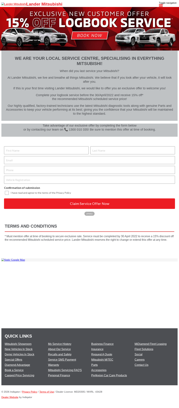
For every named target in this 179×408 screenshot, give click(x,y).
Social (138, 354)
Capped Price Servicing (19, 375)
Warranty (53, 364)
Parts (94, 364)
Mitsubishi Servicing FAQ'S (65, 370)
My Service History (59, 343)
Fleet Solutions (144, 349)
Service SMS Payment (62, 359)
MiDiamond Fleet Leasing (151, 343)
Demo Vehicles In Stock (19, 354)
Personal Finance (59, 375)
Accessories (98, 370)
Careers (140, 359)
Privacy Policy (29, 391)
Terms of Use (46, 391)
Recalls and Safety (59, 354)
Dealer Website (9, 397)
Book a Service (14, 370)
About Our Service (59, 349)
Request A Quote (101, 354)
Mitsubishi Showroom (18, 343)
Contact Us (141, 364)
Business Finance (102, 343)
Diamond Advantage (17, 364)
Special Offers (13, 359)
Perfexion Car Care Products (109, 375)
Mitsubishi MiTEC (102, 359)
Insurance (97, 349)
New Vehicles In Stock (19, 349)
